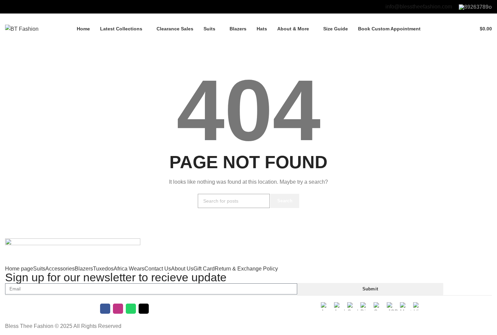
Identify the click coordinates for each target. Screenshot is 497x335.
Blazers (84, 269)
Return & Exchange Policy (246, 269)
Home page (19, 269)
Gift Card (204, 269)
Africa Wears (129, 269)
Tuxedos (103, 269)
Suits (39, 269)
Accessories (60, 269)
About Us (182, 269)
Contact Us (157, 269)
